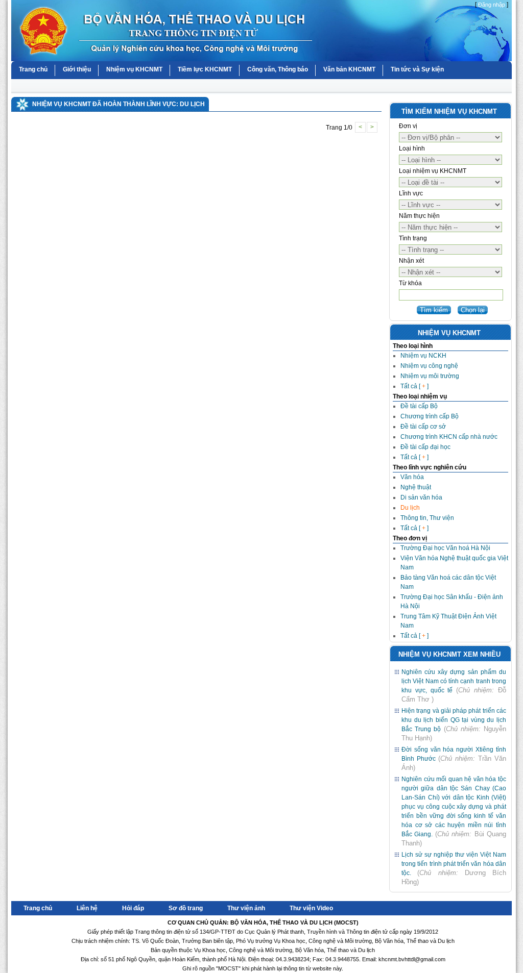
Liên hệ (87, 908)
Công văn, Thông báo (277, 69)
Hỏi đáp (133, 908)
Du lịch (410, 507)
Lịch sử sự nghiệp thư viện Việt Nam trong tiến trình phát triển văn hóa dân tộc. (453, 864)
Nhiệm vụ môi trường (429, 376)
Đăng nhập (491, 5)
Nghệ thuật (415, 487)
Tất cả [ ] (414, 386)
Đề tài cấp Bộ (419, 406)
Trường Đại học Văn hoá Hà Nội (445, 548)
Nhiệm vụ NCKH (423, 355)
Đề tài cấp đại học (425, 447)
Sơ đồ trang (186, 908)
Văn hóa (412, 477)
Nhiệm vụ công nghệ (429, 365)
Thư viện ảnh (246, 908)
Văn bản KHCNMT (349, 69)
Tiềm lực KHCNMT (205, 69)
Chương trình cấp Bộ (429, 416)
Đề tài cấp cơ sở (423, 426)
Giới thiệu (77, 69)
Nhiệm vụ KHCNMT (134, 69)
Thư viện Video (311, 908)
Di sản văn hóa (421, 497)
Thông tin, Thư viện (427, 517)
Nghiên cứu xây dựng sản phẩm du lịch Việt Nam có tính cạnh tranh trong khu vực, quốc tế (453, 681)
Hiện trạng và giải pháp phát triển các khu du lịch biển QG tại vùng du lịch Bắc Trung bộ (453, 720)
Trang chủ (33, 69)
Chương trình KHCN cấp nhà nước (448, 436)
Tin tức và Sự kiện (417, 69)
